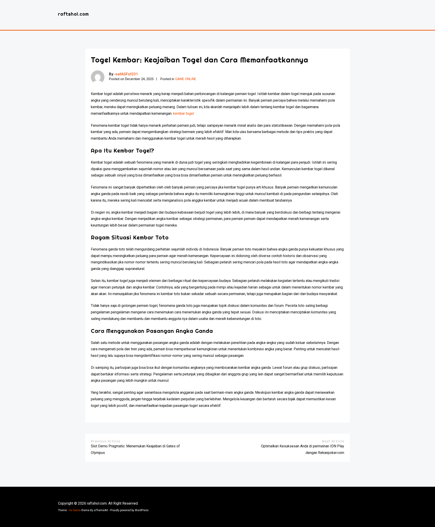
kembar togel (183, 113)
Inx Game (75, 510)
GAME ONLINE (185, 79)
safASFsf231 (127, 74)
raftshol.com (73, 14)
